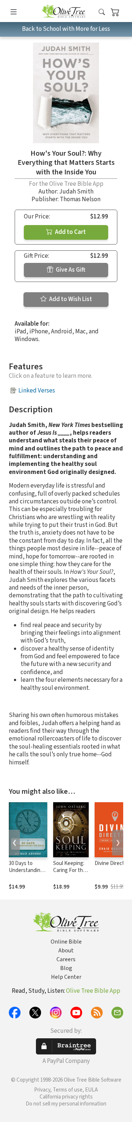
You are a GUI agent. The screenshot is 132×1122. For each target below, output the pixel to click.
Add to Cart (70, 232)
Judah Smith (76, 191)
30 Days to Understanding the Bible (26, 870)
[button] (102, 12)
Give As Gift (70, 269)
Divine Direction (113, 863)
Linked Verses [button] (36, 390)
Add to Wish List (70, 299)
